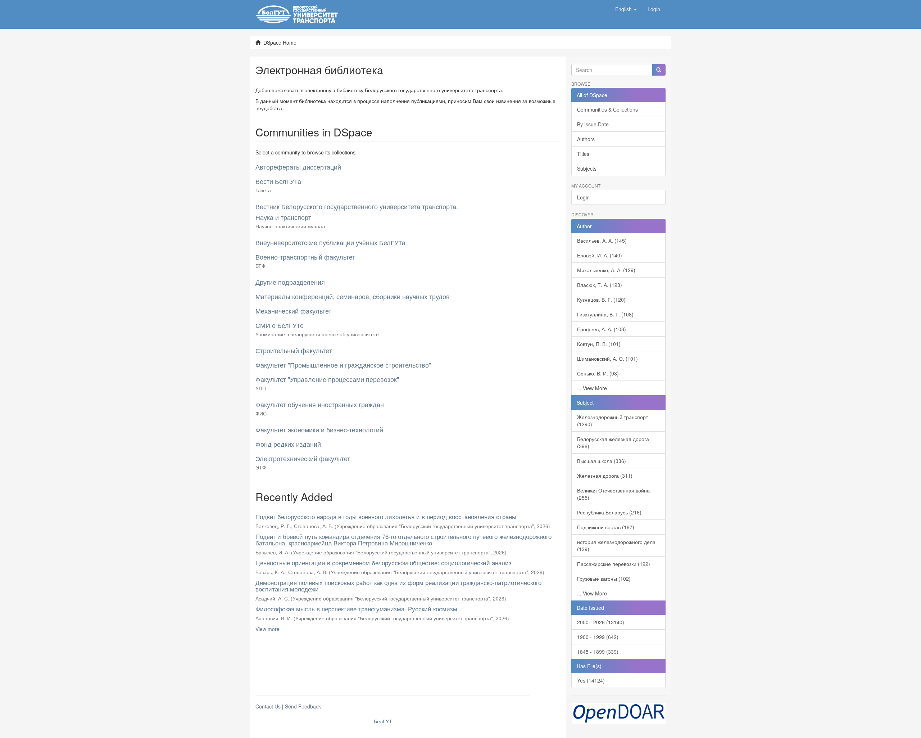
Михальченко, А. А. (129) (606, 270)
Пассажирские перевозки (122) (613, 563)
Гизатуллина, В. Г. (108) (605, 314)
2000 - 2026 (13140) (600, 622)
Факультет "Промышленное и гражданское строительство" (343, 364)
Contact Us (268, 706)
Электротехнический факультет (302, 458)
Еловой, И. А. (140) (599, 255)
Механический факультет (293, 310)
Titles (583, 153)
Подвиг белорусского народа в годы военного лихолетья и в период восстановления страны (385, 516)
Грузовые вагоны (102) (604, 578)
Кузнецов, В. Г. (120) (601, 299)
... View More (592, 388)
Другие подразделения (290, 282)
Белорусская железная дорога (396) (613, 442)
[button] (626, 9)
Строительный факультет (293, 350)
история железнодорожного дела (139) (616, 545)
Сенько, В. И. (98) (598, 373)
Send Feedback (303, 706)
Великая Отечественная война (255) (613, 494)
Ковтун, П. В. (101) (599, 343)
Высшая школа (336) (601, 460)
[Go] (659, 70)
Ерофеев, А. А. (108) (601, 329)
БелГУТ (383, 721)
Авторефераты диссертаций (298, 166)
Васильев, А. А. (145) (602, 240)
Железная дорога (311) (604, 475)
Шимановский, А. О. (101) (607, 358)
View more (267, 629)
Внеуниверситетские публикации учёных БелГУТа (330, 242)
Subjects (586, 168)
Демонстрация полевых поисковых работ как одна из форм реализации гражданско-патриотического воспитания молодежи (398, 586)
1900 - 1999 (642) (597, 636)
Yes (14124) (591, 680)
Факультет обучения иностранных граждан (319, 404)
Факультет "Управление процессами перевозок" (327, 379)
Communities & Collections (607, 109)
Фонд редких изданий (288, 444)
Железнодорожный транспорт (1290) (612, 420)
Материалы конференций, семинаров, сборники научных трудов (352, 296)
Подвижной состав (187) (605, 527)
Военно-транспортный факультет (305, 256)
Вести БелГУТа (278, 181)
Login (583, 197)
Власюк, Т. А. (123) (599, 284)
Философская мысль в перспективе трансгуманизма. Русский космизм (356, 608)
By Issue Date (593, 124)
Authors (586, 139)
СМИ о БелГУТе (279, 325)
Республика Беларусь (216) (609, 512)
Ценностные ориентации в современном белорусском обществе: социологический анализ (383, 562)
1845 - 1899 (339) (597, 651)
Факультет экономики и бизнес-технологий (319, 429)
